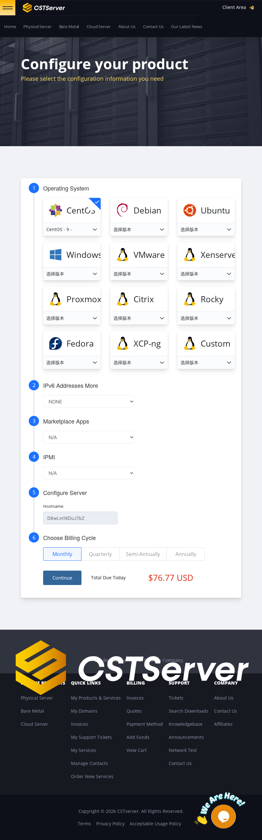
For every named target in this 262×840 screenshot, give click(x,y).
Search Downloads (188, 711)
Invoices (79, 724)
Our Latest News (186, 26)
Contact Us (153, 26)
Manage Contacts (89, 763)
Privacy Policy (110, 824)
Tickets (176, 698)
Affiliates (223, 724)
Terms (84, 824)
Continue (62, 577)
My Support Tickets (91, 737)
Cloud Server (98, 26)
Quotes (134, 711)
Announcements (186, 737)
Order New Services (92, 776)
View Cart (137, 750)
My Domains (84, 711)
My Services (83, 750)
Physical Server (37, 26)
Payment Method (145, 724)
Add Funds (138, 737)
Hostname (53, 506)
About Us (126, 26)
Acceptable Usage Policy (155, 824)
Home (10, 26)
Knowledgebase (186, 724)
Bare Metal (69, 26)
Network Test (183, 750)
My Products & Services (96, 698)
